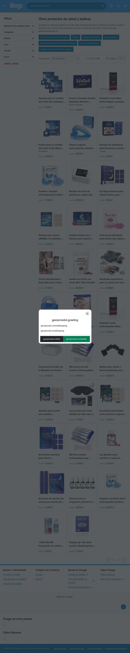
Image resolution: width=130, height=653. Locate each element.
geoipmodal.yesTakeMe (76, 339)
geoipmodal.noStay (51, 339)
